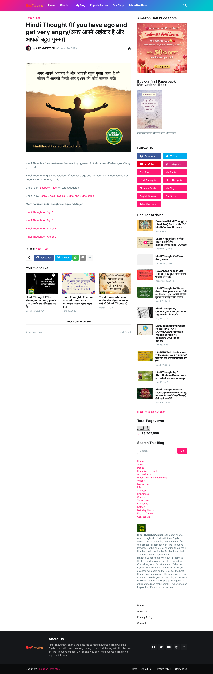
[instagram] (177, 647)
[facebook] (154, 647)
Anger (38, 18)
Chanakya (142, 503)
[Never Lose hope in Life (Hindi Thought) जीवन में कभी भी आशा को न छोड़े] (145, 274)
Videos (141, 480)
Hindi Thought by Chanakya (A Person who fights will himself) (170, 311)
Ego (46, 248)
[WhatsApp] (75, 258)
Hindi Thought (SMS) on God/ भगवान (169, 258)
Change (141, 497)
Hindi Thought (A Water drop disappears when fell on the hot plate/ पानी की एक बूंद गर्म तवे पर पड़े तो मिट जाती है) (171, 293)
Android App (144, 474)
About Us (142, 611)
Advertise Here (138, 5)
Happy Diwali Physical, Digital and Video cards (67, 195)
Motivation (143, 484)
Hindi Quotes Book (147, 471)
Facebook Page (48, 187)
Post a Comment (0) (79, 321)
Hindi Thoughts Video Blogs (152, 477)
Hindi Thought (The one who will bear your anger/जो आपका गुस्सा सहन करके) (78, 302)
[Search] (184, 5)
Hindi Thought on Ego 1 (39, 212)
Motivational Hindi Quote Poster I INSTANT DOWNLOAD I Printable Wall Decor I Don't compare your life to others (170, 333)
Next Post (124, 332)
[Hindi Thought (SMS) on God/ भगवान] (145, 259)
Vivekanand (143, 500)
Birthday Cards (145, 510)
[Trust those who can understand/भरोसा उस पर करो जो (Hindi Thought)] (115, 283)
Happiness (143, 493)
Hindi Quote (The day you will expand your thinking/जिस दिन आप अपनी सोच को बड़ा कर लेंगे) (171, 357)
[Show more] (90, 258)
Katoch (141, 506)
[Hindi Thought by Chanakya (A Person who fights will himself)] (145, 312)
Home (51, 5)
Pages (140, 467)
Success (141, 490)
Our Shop (118, 5)
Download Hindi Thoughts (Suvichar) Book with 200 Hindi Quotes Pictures (171, 224)
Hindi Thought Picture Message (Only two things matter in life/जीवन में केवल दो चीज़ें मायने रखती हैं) (171, 394)
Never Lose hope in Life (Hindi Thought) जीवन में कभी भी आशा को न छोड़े (170, 273)
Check (64, 5)
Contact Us (143, 623)
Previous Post (35, 332)
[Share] (128, 48)
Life (139, 487)
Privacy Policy (145, 617)
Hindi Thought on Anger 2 (41, 236)
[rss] (184, 647)
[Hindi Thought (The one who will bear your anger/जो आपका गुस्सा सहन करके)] (78, 283)
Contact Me (143, 516)
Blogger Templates (49, 668)
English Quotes (99, 5)
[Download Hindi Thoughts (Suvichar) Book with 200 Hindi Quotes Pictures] (145, 225)
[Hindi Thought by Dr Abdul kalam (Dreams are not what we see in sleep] (145, 376)
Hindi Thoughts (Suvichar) (151, 411)
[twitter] (161, 647)
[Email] (83, 258)
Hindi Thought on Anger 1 (41, 228)
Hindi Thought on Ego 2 (40, 220)
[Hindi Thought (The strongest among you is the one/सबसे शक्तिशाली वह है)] (42, 283)
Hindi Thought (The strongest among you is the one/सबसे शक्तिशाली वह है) (41, 302)
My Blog (80, 5)
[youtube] (169, 647)
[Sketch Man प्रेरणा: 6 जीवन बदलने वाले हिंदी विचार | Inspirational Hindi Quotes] (145, 242)
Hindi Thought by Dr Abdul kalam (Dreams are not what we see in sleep (170, 375)
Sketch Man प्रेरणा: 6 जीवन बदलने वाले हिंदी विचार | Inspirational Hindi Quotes (171, 241)
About (140, 464)
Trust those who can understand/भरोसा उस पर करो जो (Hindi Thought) (113, 300)
